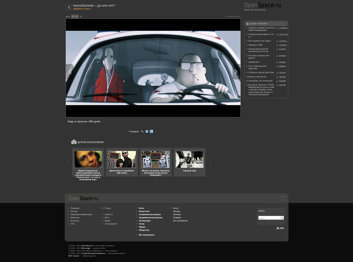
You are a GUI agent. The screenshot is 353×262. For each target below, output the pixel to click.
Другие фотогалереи (91, 142)
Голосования (111, 224)
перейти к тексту (82, 9)
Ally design (85, 248)
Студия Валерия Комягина (93, 253)
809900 (282, 66)
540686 (282, 81)
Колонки (177, 214)
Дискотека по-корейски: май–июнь (122, 172)
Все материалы (180, 221)
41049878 (283, 28)
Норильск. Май (255, 45)
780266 (282, 77)
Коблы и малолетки (257, 77)
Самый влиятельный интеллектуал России (258, 50)
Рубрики (177, 217)
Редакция (75, 208)
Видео (107, 221)
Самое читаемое (259, 24)
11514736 (283, 34)
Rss (282, 228)
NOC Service (73, 256)
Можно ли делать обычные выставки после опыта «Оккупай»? (156, 173)
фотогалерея (258, 9)
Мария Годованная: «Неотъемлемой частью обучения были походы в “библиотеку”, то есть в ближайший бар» (88, 175)
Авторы (74, 211)
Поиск (261, 211)
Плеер (108, 208)
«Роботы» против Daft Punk (261, 72)
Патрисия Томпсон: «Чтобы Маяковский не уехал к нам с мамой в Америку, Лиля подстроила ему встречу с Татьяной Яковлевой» (261, 90)
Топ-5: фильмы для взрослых (257, 67)
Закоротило (253, 62)
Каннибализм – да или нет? (94, 5)
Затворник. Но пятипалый (260, 81)
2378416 (283, 41)
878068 (282, 56)
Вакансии (75, 217)
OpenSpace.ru (87, 246)
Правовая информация (81, 214)
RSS (73, 224)
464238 (282, 85)
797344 (282, 73)
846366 (282, 62)
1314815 (283, 45)
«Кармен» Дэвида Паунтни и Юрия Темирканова (261, 29)
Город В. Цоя (189, 171)
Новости (109, 214)
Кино (246, 9)
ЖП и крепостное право (259, 41)
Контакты (75, 221)
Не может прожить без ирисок (258, 56)
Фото (107, 217)
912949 (282, 49)
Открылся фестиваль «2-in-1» (261, 35)
